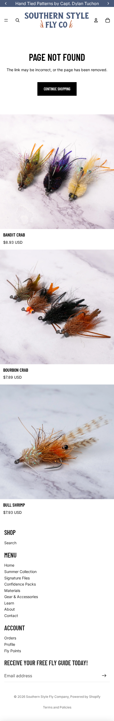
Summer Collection (20, 571)
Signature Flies (17, 578)
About (9, 609)
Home (9, 565)
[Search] (17, 20)
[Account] (96, 20)
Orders (10, 638)
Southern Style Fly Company (47, 697)
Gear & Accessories (21, 597)
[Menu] (6, 20)
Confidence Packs (20, 584)
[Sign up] (104, 676)
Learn (9, 603)
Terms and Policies (57, 707)
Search (10, 542)
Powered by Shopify (85, 697)
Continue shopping (57, 89)
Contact (11, 615)
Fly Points (12, 650)
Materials (12, 590)
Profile (9, 644)
